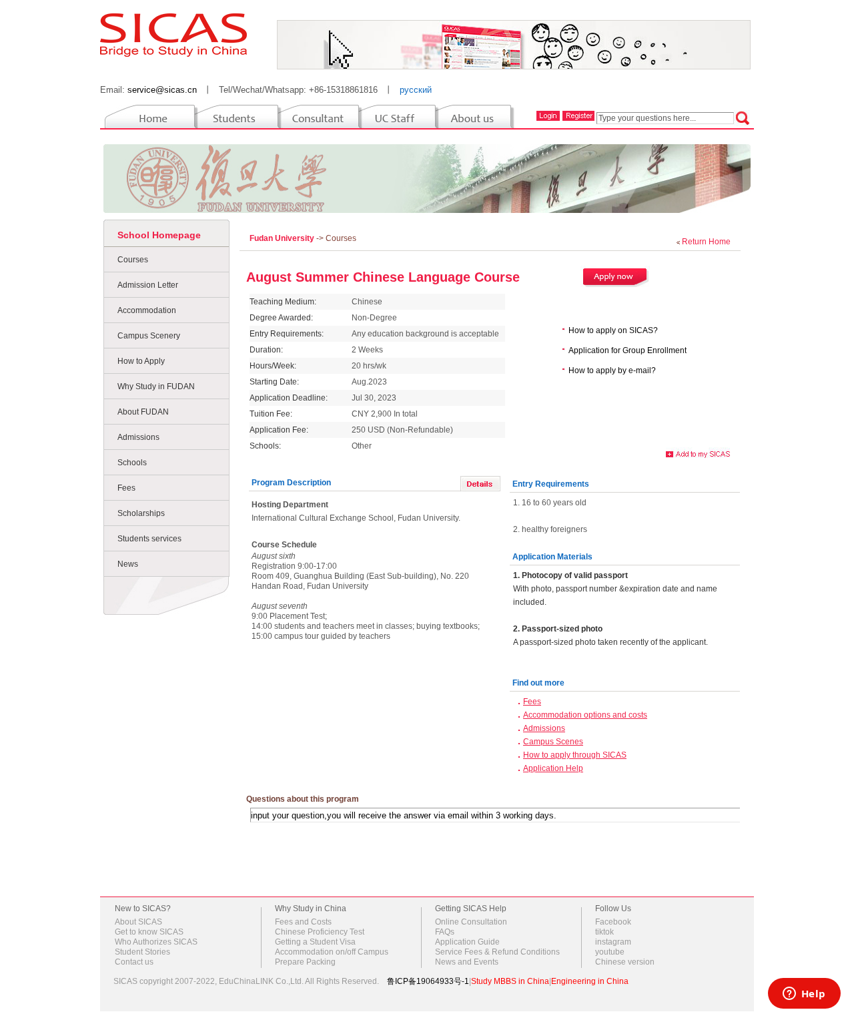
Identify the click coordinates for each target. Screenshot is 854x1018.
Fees (126, 488)
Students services (149, 538)
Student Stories (142, 952)
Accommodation (146, 310)
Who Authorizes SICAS (156, 942)
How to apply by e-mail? (612, 370)
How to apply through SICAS (574, 755)
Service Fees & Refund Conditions (497, 952)
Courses (132, 259)
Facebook (613, 922)
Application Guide (467, 942)
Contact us (134, 962)
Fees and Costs (303, 922)
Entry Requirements (550, 484)
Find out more (538, 683)
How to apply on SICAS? (613, 330)
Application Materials (552, 556)
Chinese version (625, 962)
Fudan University (283, 238)
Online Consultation (471, 922)
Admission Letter (147, 285)
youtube (609, 952)
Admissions (138, 437)
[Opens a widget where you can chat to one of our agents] (804, 994)
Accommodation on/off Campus (331, 952)
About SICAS (138, 922)
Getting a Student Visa (315, 942)
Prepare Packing (305, 962)
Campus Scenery (148, 335)
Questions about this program (302, 799)
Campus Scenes (553, 741)
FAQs (444, 932)
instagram (613, 942)
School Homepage (159, 235)
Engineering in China (589, 981)
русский (416, 90)
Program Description (291, 482)
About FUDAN (143, 412)
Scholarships (141, 513)
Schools (132, 462)
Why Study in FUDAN (156, 386)
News (127, 564)
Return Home (706, 241)
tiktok (604, 932)
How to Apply (141, 361)
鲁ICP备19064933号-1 (428, 981)
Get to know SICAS (149, 932)
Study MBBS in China (510, 981)
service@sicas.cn (162, 90)
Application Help (553, 768)
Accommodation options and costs (585, 715)
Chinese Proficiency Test (319, 932)
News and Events (466, 962)
